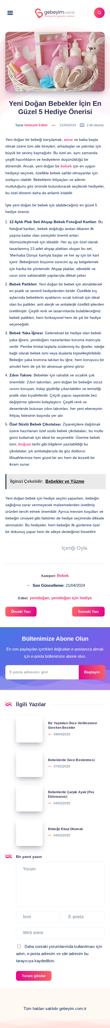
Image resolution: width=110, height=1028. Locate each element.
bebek (66, 166)
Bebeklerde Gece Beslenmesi (71, 760)
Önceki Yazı (21, 612)
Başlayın (92, 672)
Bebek (63, 575)
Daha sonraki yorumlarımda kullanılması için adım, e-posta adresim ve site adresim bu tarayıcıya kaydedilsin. (59, 953)
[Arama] (99, 12)
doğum (24, 444)
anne (68, 139)
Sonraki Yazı (88, 612)
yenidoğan (39, 598)
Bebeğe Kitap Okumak (65, 829)
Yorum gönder (34, 976)
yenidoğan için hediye (71, 598)
